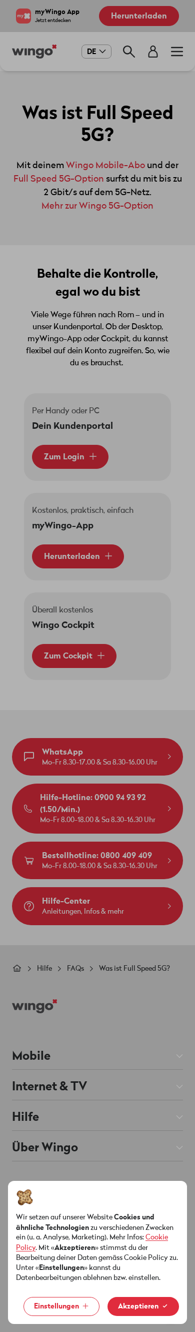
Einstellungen (56, 1306)
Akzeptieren (138, 1306)
